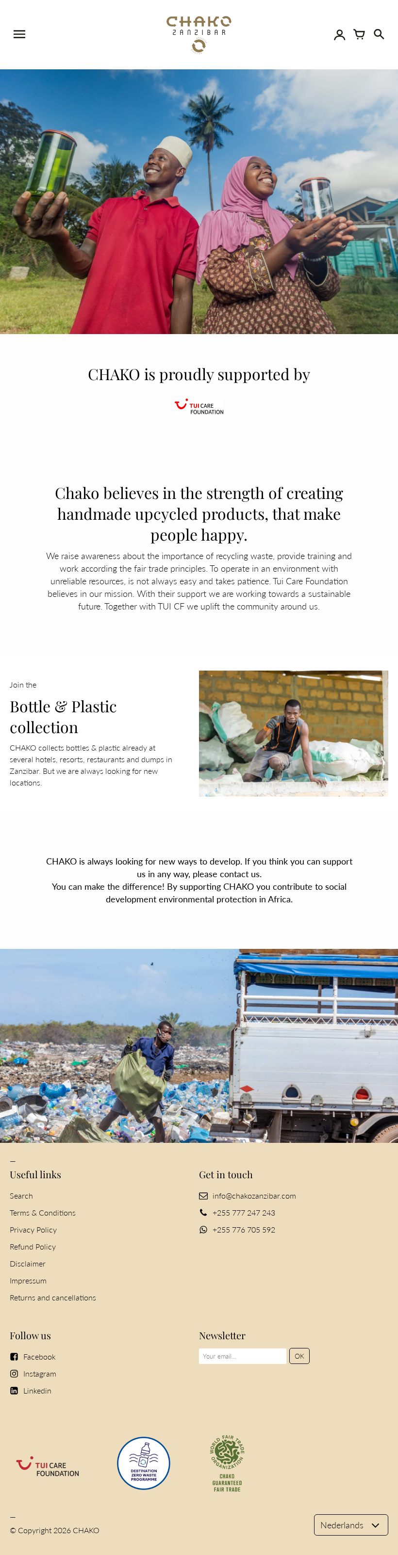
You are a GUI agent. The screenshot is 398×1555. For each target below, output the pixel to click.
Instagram (39, 1373)
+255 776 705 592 (244, 1229)
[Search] (378, 34)
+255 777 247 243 (244, 1212)
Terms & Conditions (43, 1212)
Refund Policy (33, 1246)
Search (21, 1195)
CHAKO (86, 1530)
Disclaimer (28, 1263)
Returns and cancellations (53, 1297)
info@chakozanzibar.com (254, 1195)
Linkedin (37, 1390)
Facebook (39, 1356)
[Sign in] (339, 34)
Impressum (28, 1280)
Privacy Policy (33, 1229)
